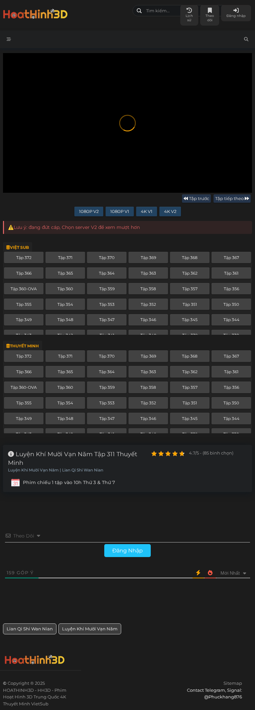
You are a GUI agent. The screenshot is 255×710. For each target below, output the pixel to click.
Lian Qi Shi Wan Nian (30, 628)
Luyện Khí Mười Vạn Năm (90, 628)
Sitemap (232, 683)
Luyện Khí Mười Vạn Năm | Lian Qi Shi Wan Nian (55, 470)
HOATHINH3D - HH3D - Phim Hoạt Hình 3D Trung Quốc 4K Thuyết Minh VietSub (65, 12)
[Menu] (9, 39)
